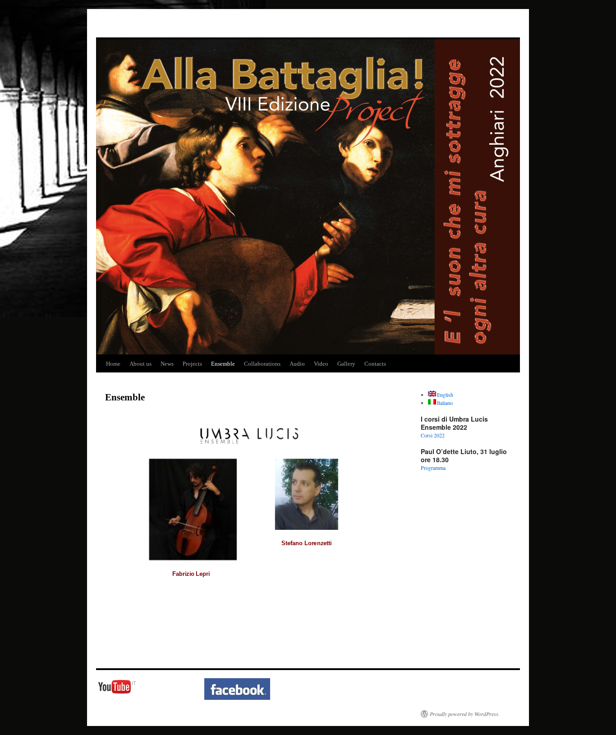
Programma (433, 467)
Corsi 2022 (433, 435)
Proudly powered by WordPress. (465, 713)
